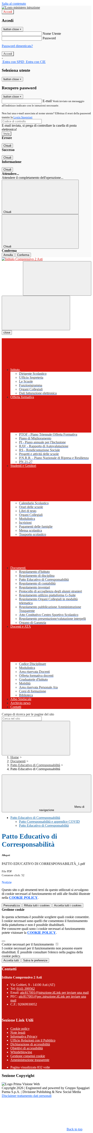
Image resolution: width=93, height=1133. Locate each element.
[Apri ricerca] (57, 278)
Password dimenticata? (17, 46)
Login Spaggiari (22, 117)
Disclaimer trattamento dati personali (26, 1096)
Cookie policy (20, 1028)
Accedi (7, 11)
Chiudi (7, 145)
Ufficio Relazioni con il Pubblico (32, 1040)
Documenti (18, 761)
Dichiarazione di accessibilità (30, 1044)
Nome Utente (52, 33)
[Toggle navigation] (36, 313)
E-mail (47, 101)
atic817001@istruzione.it (54, 992)
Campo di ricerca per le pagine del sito (28, 714)
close (6, 332)
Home (14, 757)
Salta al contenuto (14, 3)
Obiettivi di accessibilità (26, 1048)
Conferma (23, 255)
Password (49, 38)
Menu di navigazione (62, 808)
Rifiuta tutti (37, 905)
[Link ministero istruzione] (21, 7)
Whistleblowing (21, 1052)
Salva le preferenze (35, 960)
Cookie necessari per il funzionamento (28, 944)
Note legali (17, 1032)
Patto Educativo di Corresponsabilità (35, 765)
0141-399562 (25, 988)
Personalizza (11, 905)
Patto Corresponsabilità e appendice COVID (49, 821)
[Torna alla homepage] (46, 259)
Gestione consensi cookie (27, 1056)
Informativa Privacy (23, 1036)
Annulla (8, 255)
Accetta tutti (68, 905)
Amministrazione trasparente (29, 1060)
